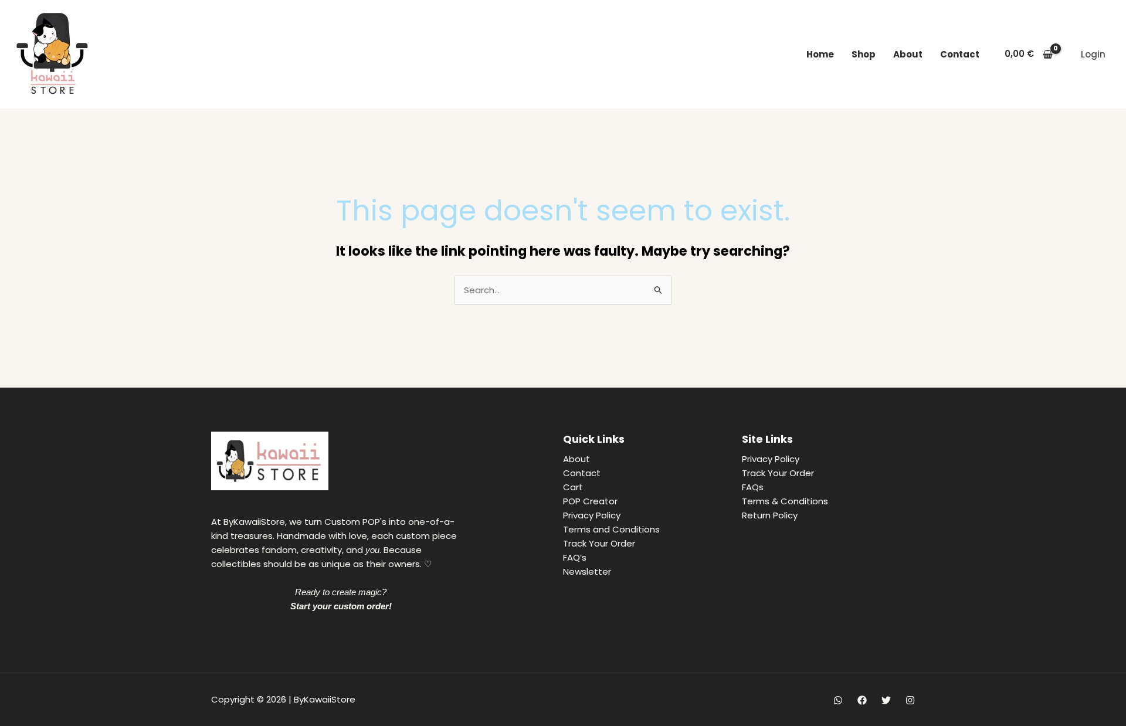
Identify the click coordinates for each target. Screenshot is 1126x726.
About (907, 54)
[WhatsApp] (838, 700)
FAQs (753, 487)
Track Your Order (599, 543)
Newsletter (587, 571)
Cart (573, 487)
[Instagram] (910, 700)
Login (1093, 54)
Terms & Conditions (785, 501)
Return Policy (770, 515)
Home (820, 54)
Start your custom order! (341, 606)
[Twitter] (886, 700)
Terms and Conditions (611, 529)
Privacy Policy (591, 515)
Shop (864, 54)
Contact (959, 54)
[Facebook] (862, 700)
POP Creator (590, 501)
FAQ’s (574, 557)
